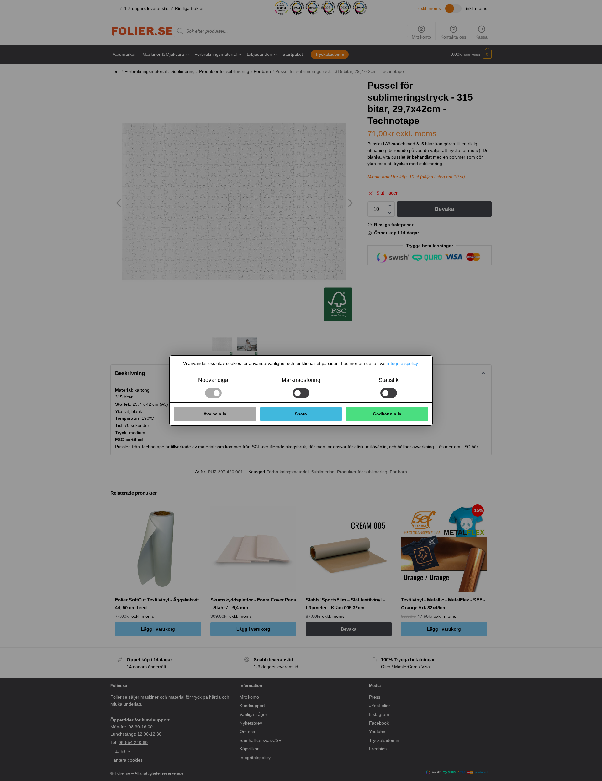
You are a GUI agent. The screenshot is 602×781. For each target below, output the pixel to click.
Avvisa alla (214, 413)
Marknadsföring (301, 380)
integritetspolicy (402, 363)
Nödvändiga (213, 380)
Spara (301, 413)
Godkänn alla (387, 413)
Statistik (389, 380)
